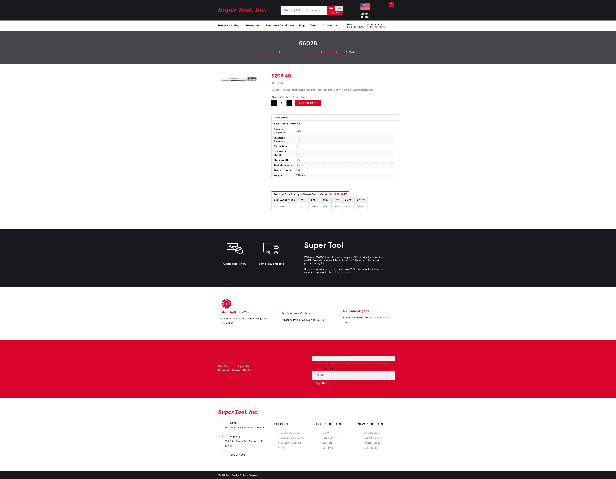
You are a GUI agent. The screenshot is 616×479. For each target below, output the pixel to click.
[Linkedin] (390, 412)
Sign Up (321, 383)
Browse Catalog (228, 25)
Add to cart (308, 103)
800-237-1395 (355, 26)
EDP (331, 8)
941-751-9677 (338, 194)
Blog (302, 25)
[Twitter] (372, 412)
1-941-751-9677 (376, 26)
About (313, 25)
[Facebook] (354, 412)
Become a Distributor (280, 25)
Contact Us (330, 25)
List (339, 8)
